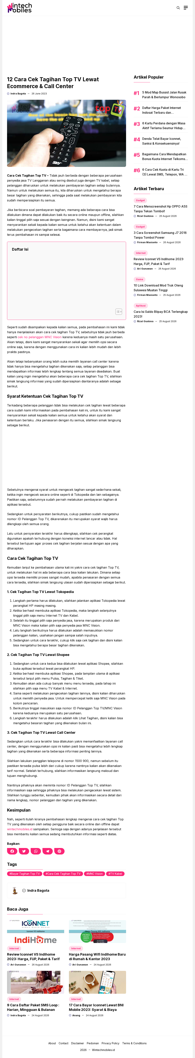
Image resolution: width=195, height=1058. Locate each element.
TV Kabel (116, 873)
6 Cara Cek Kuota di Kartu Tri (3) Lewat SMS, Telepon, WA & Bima (164, 174)
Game (139, 279)
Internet (14, 948)
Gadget (140, 200)
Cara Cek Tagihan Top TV (64, 873)
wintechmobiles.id (19, 829)
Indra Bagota (18, 93)
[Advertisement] (97, 42)
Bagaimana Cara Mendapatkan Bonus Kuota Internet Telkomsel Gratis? (165, 159)
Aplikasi (141, 305)
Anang (76, 1015)
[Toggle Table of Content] (117, 311)
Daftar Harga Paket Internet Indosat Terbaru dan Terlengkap (161, 112)
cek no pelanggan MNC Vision (40, 337)
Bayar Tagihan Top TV (25, 873)
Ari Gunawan (18, 964)
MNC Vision (95, 873)
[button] (178, 8)
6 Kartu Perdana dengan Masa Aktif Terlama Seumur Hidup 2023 (163, 128)
